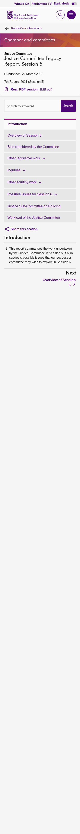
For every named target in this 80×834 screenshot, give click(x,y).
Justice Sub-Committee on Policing (34, 206)
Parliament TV (42, 3)
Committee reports (26, 28)
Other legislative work (23, 158)
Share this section (24, 229)
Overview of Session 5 (24, 135)
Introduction (17, 124)
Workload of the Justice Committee (33, 217)
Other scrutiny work (21, 182)
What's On (22, 3)
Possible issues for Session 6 (29, 194)
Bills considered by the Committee (33, 147)
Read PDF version (31, 89)
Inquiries (13, 170)
